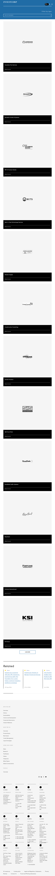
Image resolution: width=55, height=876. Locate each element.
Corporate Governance (9, 720)
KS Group (7, 641)
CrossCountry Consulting (11, 327)
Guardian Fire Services (11, 65)
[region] (27, 693)
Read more (8, 69)
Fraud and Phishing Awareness (28, 873)
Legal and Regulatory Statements (33, 871)
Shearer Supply (9, 274)
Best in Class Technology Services (14, 222)
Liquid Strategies (7, 740)
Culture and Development (9, 717)
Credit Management (8, 738)
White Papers (6, 761)
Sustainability (6, 715)
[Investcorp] (10, 2)
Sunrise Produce (9, 379)
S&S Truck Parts (9, 432)
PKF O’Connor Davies (10, 169)
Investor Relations (7, 722)
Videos (5, 756)
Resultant (7, 536)
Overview (5, 710)
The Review (6, 753)
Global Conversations (8, 763)
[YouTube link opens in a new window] (46, 777)
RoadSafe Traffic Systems (11, 484)
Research (5, 751)
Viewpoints (6, 758)
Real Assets (6, 735)
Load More (27, 652)
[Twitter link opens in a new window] (43, 777)
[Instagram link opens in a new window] (39, 777)
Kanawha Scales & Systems (12, 117)
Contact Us (14, 873)
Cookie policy (17, 871)
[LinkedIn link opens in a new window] (41, 777)
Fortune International (10, 589)
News (4, 749)
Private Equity (6, 733)
